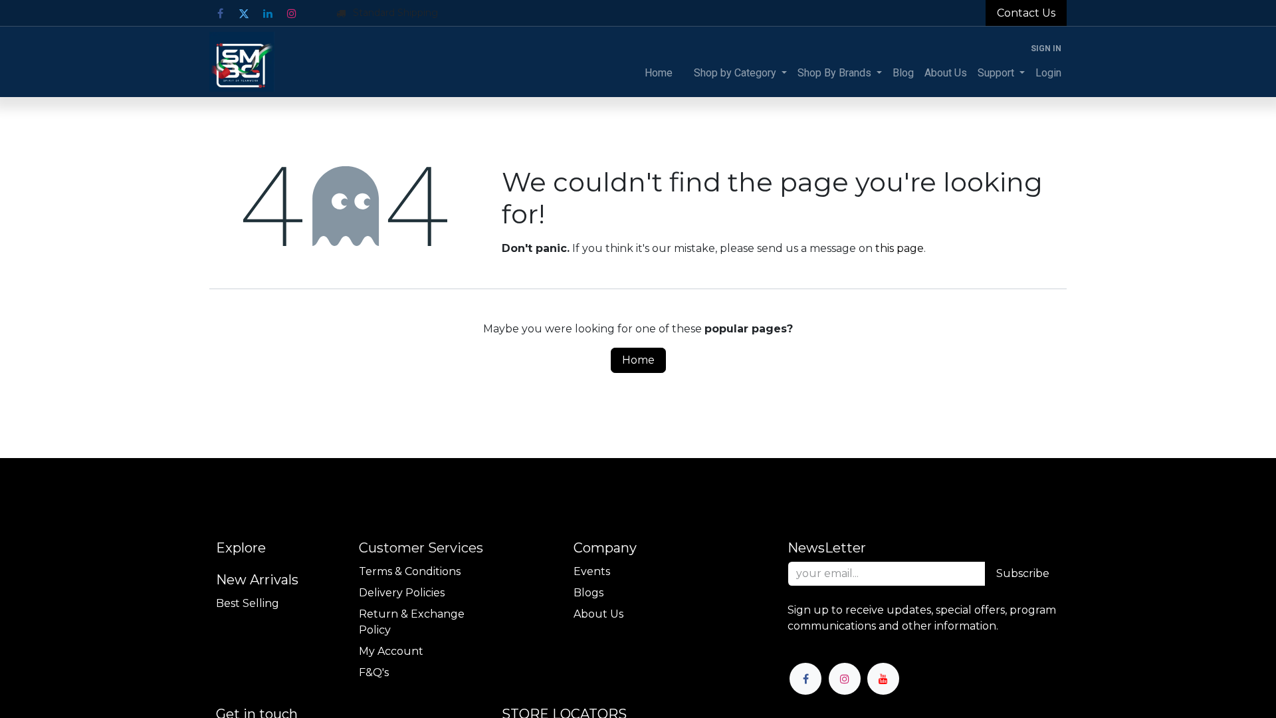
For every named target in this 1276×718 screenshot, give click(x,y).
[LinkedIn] (267, 13)
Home (638, 360)
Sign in (1046, 48)
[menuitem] (658, 73)
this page (899, 248)
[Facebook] (220, 13)
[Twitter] (244, 13)
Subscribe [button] (1022, 573)
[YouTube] (883, 679)
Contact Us (1026, 13)
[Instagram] (291, 13)
